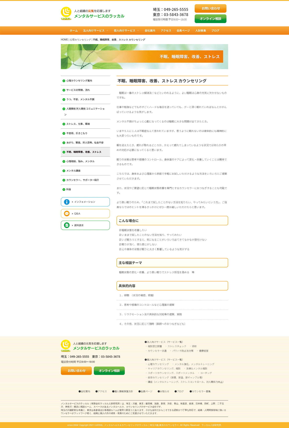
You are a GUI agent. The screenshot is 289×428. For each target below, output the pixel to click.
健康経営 (203, 350)
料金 (68, 189)
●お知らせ (163, 391)
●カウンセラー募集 (200, 391)
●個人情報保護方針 (122, 391)
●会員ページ (145, 391)
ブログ (215, 30)
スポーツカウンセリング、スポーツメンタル (171, 373)
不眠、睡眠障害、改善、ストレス (83, 151)
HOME (64, 39)
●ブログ (179, 391)
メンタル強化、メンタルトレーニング (194, 364)
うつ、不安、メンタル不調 (80, 99)
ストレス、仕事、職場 (78, 123)
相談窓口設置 (155, 346)
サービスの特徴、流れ (78, 90)
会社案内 (150, 30)
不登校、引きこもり (76, 133)
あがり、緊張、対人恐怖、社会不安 (85, 142)
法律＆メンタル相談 (196, 368)
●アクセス (101, 391)
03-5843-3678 (176, 14)
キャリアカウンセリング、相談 (164, 368)
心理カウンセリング (80, 39)
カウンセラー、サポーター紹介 (82, 180)
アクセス (166, 30)
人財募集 (200, 30)
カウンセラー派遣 (157, 350)
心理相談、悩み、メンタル (80, 161)
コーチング (206, 373)
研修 (194, 346)
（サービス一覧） (175, 342)
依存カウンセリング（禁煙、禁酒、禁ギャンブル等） (176, 377)
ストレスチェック (177, 346)
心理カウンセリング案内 (79, 80)
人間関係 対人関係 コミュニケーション (84, 111)
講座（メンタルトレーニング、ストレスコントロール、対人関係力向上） (186, 381)
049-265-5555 (176, 9)
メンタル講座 (73, 170)
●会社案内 (84, 391)
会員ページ (183, 30)
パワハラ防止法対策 (182, 350)
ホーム (74, 30)
